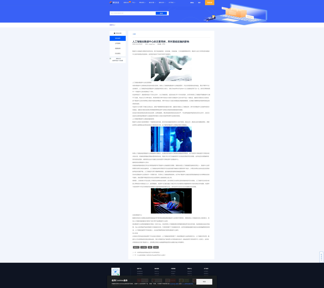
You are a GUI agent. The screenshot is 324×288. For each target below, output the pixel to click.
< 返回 (134, 34)
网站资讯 (141, 2)
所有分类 (118, 33)
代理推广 (173, 273)
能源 (150, 247)
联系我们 (206, 273)
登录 (199, 2)
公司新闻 (117, 43)
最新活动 (126, 2)
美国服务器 (140, 271)
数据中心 (136, 247)
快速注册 (209, 2)
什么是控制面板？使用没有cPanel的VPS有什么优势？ (151, 255)
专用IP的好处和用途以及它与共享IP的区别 (148, 252)
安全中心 (157, 271)
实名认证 (157, 273)
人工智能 (144, 247)
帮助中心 (189, 273)
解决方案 (151, 2)
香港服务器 (140, 273)
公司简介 (206, 271)
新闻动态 (189, 271)
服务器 (155, 247)
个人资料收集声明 (187, 283)
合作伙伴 (173, 271)
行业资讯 (117, 53)
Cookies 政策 (174, 283)
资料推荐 (117, 38)
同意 (204, 281)
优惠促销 (117, 48)
